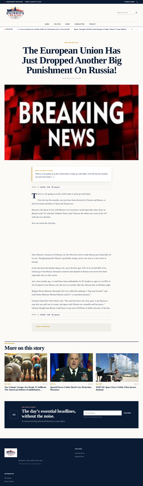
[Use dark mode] (137, 2)
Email (48, 187)
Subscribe (127, 413)
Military (68, 42)
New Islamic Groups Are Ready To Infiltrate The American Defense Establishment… (25, 388)
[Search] (136, 12)
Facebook (43, 187)
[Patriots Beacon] (15, 12)
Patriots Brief (130, 2)
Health (53, 384)
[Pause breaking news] (136, 29)
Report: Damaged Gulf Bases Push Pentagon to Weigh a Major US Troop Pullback (90, 29)
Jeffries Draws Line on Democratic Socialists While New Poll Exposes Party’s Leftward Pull (31, 29)
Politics (75, 42)
